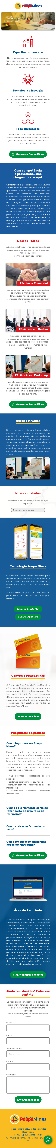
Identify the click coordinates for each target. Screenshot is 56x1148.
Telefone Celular (14, 1048)
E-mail (9, 1035)
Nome (9, 1022)
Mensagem (11, 1074)
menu (4, 6)
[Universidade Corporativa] (28, 21)
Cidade (9, 1061)
